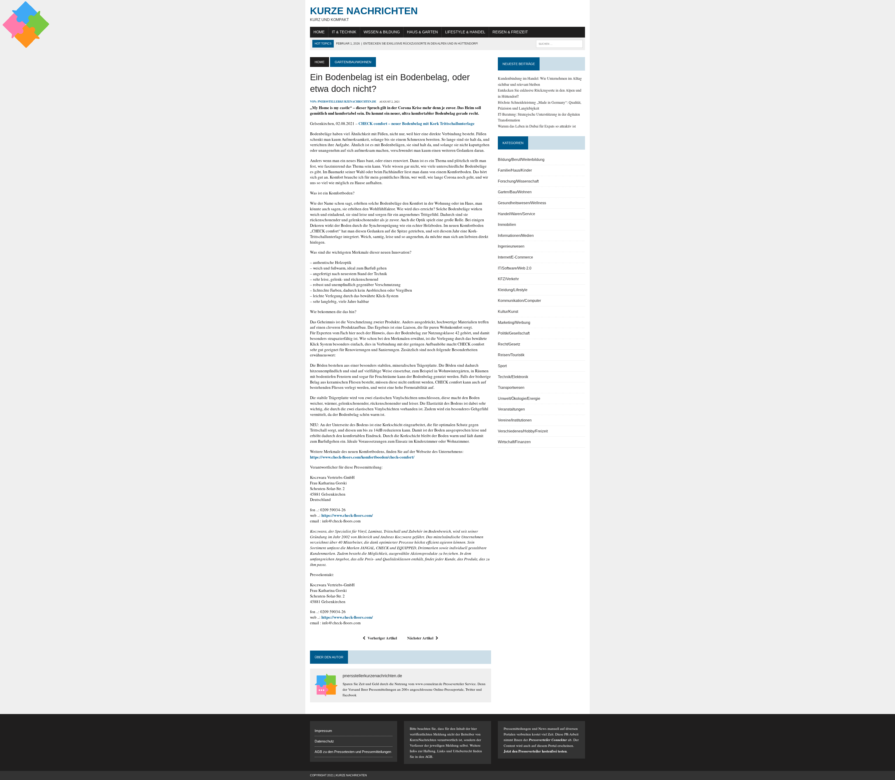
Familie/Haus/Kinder (515, 170)
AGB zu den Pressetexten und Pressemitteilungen (353, 752)
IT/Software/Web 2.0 (514, 268)
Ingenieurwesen (511, 246)
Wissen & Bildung (382, 32)
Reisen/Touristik (511, 355)
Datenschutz (324, 741)
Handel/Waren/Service (516, 214)
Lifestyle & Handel (465, 32)
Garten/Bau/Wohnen (515, 192)
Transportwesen (511, 388)
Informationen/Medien (516, 236)
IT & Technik (344, 32)
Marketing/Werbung (514, 322)
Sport (502, 366)
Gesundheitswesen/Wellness (522, 203)
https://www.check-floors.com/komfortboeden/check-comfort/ (362, 457)
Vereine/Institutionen (515, 420)
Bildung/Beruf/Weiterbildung (521, 160)
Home (319, 32)
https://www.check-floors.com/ (347, 515)
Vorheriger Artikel (382, 638)
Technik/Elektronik (513, 377)
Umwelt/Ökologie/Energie (519, 398)
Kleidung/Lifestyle (512, 290)
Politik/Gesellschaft (514, 333)
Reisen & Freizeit (510, 32)
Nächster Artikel (420, 638)
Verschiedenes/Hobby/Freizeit (523, 431)
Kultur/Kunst (508, 312)
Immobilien (507, 225)
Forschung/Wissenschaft (518, 181)
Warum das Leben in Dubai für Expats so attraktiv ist (537, 126)
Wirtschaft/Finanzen (514, 442)
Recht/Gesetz (509, 344)
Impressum (323, 731)
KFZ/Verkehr (508, 279)
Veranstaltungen (511, 409)
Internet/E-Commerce (515, 257)
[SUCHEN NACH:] (559, 43)
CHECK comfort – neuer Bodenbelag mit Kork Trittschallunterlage (416, 123)
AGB (428, 756)
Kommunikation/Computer (519, 301)
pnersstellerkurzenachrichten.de (347, 102)
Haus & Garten (422, 32)
